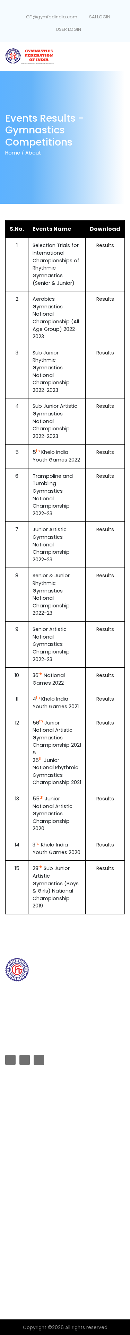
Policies (14, 1220)
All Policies (17, 1197)
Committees (19, 1131)
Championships (23, 1143)
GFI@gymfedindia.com (51, 17)
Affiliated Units (21, 1120)
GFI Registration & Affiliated (35, 1097)
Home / (14, 152)
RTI (8, 1109)
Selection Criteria (24, 1209)
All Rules (14, 1174)
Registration (18, 1232)
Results (105, 245)
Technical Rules (22, 1186)
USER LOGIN (68, 29)
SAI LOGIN (99, 17)
